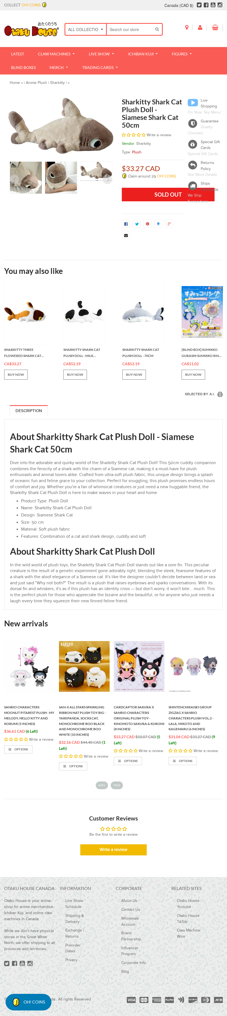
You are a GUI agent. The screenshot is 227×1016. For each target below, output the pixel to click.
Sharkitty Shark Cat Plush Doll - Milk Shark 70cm (81, 353)
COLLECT (22, 5)
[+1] (169, 224)
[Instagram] (220, 5)
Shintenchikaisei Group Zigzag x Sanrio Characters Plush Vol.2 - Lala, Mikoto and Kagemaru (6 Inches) (191, 718)
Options (21, 749)
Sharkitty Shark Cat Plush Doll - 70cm (140, 353)
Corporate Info (133, 963)
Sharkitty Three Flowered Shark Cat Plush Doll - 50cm (22, 353)
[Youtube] (213, 5)
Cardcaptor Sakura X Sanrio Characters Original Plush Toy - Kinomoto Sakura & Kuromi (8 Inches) (139, 718)
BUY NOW (16, 374)
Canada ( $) (179, 5)
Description (29, 410)
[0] (126, 224)
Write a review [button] (113, 849)
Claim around (151, 176)
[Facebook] (206, 5)
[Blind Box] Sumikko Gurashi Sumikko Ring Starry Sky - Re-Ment (201, 353)
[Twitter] (199, 5)
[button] (134, 135)
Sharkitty (57, 83)
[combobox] (130, 29)
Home (15, 83)
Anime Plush (36, 83)
